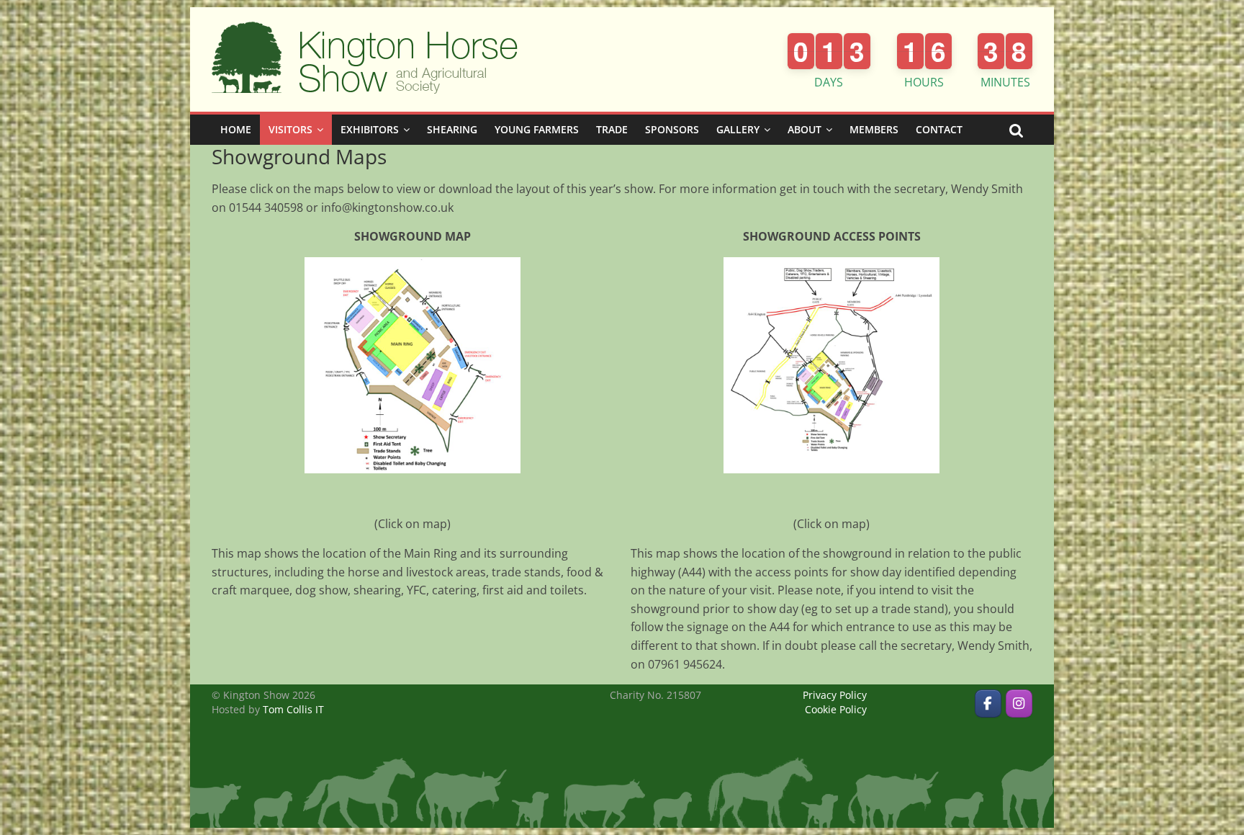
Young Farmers (537, 129)
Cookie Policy (836, 709)
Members (873, 129)
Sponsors (672, 129)
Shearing (452, 129)
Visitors (290, 129)
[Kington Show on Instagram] (1019, 703)
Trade (612, 129)
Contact (939, 129)
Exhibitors (370, 129)
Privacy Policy (835, 695)
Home (235, 129)
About (804, 129)
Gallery (738, 129)
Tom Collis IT (293, 709)
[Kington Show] (988, 703)
